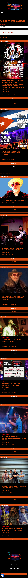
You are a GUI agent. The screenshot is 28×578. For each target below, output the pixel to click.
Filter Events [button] (7, 32)
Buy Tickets (14, 98)
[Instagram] (16, 564)
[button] (2, 13)
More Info (14, 103)
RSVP (14, 101)
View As (3, 24)
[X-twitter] (14, 564)
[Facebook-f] (12, 564)
